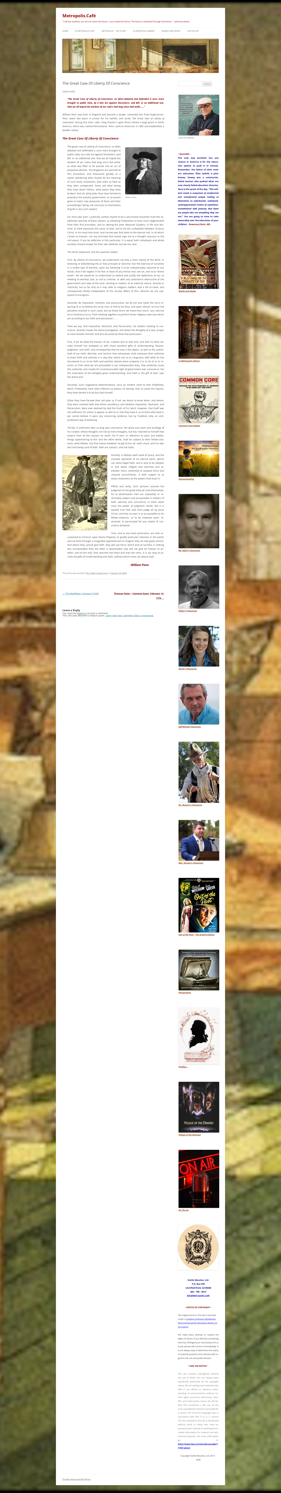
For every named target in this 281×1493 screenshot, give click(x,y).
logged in (82, 613)
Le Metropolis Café (84, 31)
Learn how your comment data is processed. (130, 615)
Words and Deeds (171, 31)
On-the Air (192, 31)
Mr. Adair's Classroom (96, 573)
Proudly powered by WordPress (76, 1479)
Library (144, 31)
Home (65, 31)
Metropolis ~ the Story (114, 31)
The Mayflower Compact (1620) (80, 593)
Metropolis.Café (79, 16)
